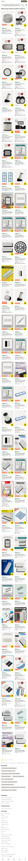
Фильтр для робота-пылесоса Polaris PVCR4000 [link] (19, 334)
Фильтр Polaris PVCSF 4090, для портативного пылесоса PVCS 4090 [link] (7, 30)
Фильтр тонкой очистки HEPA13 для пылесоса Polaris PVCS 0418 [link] (7, 430)
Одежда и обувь (4, 822)
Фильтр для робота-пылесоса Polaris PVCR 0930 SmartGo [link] (6, 604)
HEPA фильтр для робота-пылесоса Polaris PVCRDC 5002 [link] (20, 603)
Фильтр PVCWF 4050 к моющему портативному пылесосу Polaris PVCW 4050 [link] (20, 57)
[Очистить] (22, 5)
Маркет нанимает (4, 850)
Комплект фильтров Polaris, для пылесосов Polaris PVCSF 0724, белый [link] (7, 84)
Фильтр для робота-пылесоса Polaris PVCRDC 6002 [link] (7, 652)
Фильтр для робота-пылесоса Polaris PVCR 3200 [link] (19, 358)
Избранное (14, 859)
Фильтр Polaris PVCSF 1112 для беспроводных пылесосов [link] (7, 137)
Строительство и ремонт (6, 840)
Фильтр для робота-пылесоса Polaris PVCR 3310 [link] (19, 163)
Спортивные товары (5, 836)
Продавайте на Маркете (6, 799)
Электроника (4, 820)
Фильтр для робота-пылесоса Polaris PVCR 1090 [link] (6, 236)
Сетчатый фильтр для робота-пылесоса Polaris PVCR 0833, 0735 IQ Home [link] (20, 405)
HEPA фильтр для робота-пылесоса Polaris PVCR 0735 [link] (20, 454)
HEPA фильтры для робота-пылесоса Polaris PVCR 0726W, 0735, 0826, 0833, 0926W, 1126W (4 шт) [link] (7, 751)
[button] (26, 5)
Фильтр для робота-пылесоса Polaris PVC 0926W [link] (6, 454)
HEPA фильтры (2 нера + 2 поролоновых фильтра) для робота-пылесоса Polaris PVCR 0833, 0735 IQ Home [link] (20, 285)
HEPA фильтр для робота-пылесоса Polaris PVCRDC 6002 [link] (7, 579)
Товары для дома (4, 824)
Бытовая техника (4, 817)
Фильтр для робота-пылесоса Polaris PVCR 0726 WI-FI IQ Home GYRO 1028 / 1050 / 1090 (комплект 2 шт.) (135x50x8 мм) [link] (7, 701)
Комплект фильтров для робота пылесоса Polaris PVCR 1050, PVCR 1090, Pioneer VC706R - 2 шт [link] (7, 189)
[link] (9, 768)
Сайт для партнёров (5, 803)
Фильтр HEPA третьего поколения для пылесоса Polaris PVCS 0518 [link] (7, 110)
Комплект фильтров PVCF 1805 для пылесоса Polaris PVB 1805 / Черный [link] (20, 137)
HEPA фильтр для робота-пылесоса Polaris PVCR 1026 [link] (7, 477)
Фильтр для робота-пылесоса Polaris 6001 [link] (19, 212)
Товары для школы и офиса (6, 834)
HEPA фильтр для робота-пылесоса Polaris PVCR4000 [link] (7, 285)
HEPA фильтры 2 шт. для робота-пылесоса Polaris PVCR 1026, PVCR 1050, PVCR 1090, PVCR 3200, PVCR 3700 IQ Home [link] (20, 627)
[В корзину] (12, 25)
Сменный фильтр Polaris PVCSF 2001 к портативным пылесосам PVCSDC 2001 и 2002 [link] (20, 30)
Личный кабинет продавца (6, 797)
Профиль (25, 859)
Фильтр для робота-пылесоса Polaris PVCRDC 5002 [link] (7, 334)
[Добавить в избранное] (12, 12)
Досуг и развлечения (5, 813)
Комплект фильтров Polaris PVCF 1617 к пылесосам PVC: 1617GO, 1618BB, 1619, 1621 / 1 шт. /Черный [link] (20, 259)
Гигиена (2, 818)
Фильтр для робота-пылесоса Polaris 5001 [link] (6, 381)
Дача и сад (3, 831)
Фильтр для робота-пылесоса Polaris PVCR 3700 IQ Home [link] (19, 236)
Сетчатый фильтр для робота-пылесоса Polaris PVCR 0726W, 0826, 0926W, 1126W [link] (20, 430)
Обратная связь (4, 848)
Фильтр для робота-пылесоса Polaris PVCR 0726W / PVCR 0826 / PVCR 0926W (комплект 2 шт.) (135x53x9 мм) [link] (7, 675)
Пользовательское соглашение (7, 846)
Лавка (8, 859)
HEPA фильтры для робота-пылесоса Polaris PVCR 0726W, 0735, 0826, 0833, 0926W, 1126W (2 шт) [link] (20, 381)
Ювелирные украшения (6, 843)
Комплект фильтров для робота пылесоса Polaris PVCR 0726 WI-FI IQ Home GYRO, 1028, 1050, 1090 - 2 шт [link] (20, 579)
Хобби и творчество (5, 829)
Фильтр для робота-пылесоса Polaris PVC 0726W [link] (6, 358)
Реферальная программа (6, 808)
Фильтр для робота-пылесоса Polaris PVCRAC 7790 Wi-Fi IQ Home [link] (7, 555)
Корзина (19, 859)
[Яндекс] (10, 856)
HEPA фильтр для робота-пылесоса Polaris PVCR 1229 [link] (20, 501)
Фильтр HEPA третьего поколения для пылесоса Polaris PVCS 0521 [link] (20, 189)
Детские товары (4, 842)
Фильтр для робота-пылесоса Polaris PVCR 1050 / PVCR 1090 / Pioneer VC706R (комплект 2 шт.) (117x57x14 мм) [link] (20, 528)
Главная (3, 859)
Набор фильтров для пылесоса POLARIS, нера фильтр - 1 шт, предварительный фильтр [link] (7, 501)
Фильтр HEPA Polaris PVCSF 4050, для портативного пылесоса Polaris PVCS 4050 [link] (7, 308)
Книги (2, 833)
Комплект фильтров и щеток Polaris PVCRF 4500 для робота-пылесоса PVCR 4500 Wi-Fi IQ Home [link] (20, 701)
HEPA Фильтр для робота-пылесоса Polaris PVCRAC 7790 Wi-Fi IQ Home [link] (7, 212)
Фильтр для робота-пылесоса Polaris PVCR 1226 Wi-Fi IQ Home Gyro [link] (20, 478)
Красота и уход (4, 827)
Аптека (2, 825)
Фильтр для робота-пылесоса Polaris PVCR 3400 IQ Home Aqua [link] (6, 406)
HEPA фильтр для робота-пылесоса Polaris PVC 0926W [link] (20, 651)
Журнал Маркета (4, 852)
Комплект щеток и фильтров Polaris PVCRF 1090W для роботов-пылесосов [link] (20, 675)
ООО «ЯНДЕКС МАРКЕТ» (9, 854)
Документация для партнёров (7, 801)
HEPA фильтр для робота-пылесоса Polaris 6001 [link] (20, 728)
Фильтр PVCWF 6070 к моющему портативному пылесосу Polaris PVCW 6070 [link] (20, 110)
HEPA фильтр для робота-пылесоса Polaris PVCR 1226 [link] (7, 728)
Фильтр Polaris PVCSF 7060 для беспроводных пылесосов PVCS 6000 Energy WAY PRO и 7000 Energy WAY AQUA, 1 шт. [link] (7, 57)
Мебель (2, 815)
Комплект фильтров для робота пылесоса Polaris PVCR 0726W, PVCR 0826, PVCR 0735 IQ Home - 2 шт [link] (7, 259)
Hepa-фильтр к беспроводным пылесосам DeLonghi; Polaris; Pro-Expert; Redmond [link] (7, 627)
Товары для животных (5, 838)
